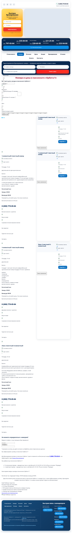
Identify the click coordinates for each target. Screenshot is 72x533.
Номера (20, 54)
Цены (36, 54)
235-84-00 (22, 41)
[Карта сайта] (7, 4)
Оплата (31, 58)
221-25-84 (48, 41)
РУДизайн (24, 518)
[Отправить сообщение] (10, 4)
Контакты (40, 58)
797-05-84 (8, 43)
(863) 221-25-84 (59, 513)
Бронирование (52, 54)
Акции (43, 54)
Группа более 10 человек (8, 97)
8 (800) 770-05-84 (55, 456)
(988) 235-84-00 (61, 508)
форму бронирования (18, 458)
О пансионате (11, 54)
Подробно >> (62, 141)
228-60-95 (35, 43)
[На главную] (4, 4)
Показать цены (5, 114)
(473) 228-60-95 (59, 521)
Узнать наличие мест (41, 147)
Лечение (28, 54)
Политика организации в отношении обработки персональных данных (20, 525)
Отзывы (62, 54)
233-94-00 (61, 43)
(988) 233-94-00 (59, 526)
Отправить (52, 71)
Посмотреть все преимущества (10, 493)
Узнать (12, 29)
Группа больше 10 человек (10, 91)
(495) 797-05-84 (63, 517)
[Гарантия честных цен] (14, 4)
